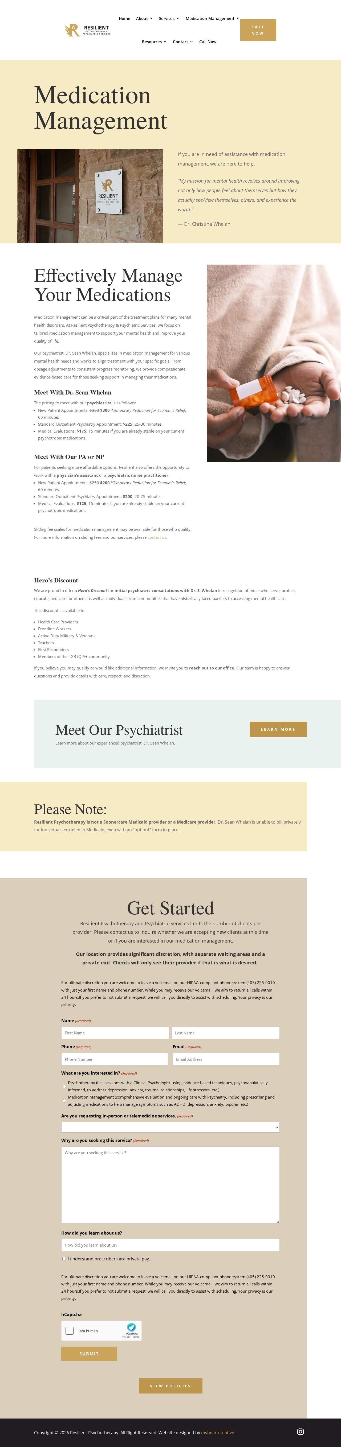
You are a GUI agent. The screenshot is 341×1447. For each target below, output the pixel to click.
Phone (76, 1047)
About (142, 18)
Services (166, 18)
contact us (157, 537)
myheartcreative (217, 1433)
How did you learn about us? (91, 1233)
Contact (180, 41)
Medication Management (210, 18)
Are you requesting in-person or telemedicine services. (127, 1116)
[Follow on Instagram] (300, 1431)
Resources (152, 41)
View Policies (170, 1385)
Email (187, 1047)
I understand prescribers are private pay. (109, 1259)
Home (124, 18)
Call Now (207, 41)
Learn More (278, 729)
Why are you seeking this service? (105, 1140)
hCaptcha (71, 1314)
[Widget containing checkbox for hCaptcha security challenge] (101, 1331)
